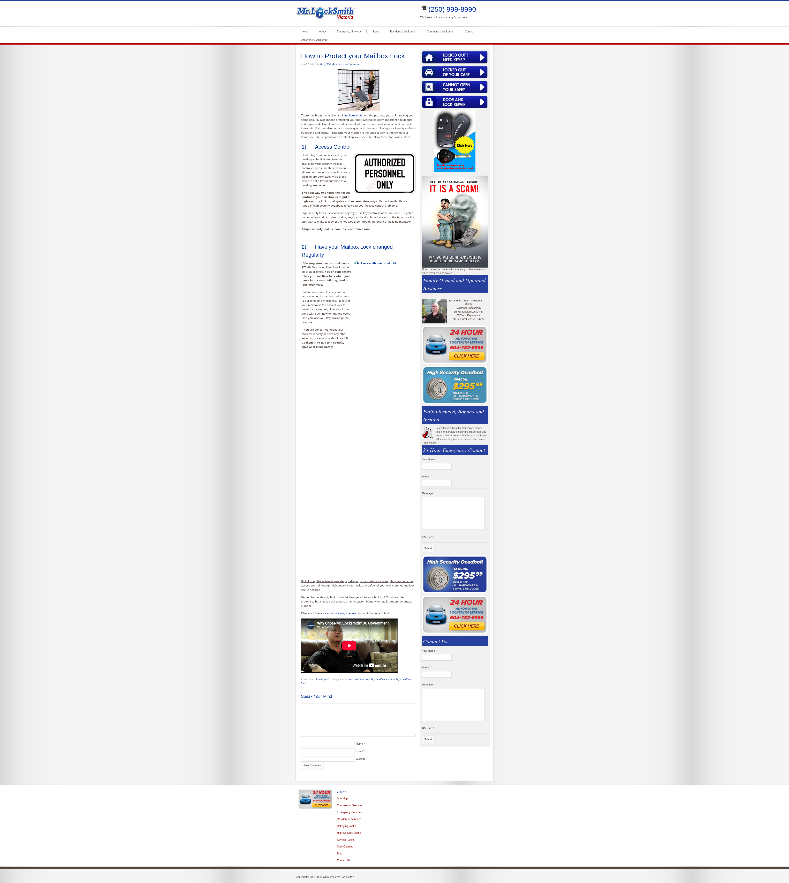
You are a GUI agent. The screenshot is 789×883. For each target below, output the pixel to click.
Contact (469, 31)
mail (350, 679)
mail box (359, 679)
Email (359, 751)
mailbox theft (354, 115)
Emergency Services (349, 31)
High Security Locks (349, 832)
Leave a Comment (349, 64)
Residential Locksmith (403, 31)
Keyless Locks (346, 839)
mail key (370, 679)
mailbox (380, 679)
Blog (339, 853)
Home (304, 31)
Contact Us (343, 860)
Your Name (430, 459)
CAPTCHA (428, 536)
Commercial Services (349, 805)
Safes (375, 31)
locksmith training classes (339, 613)
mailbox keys (393, 679)
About (322, 31)
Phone (427, 476)
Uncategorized (324, 679)
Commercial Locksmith (440, 31)
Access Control (333, 147)
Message (428, 493)
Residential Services (349, 819)
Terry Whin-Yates (329, 64)
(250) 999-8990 (452, 9)
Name (359, 743)
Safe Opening (345, 846)
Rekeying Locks (346, 826)
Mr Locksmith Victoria (354, 13)
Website (361, 758)
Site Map (342, 798)
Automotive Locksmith (314, 39)
